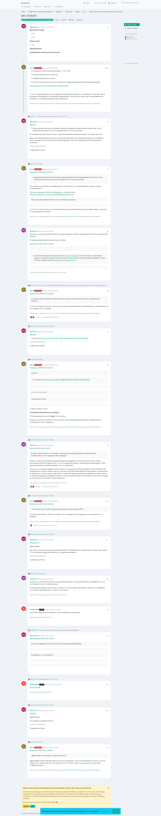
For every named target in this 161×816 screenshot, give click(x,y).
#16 (107, 710)
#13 (107, 609)
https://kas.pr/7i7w (47, 617)
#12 (107, 579)
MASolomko (33, 231)
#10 (107, 501)
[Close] (108, 788)
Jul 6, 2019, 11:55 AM (55, 684)
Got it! (116, 811)
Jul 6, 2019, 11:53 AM (48, 636)
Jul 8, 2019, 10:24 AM (53, 747)
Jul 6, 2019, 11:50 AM (55, 609)
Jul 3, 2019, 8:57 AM (48, 231)
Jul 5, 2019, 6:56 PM (52, 501)
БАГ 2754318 (48, 172)
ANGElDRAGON (34, 609)
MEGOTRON (33, 27)
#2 (107, 68)
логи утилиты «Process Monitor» (64, 260)
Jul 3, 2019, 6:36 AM (52, 169)
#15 (107, 684)
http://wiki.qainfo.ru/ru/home (69, 103)
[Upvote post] (100, 57)
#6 (107, 291)
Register (26, 806)
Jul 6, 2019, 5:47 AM (47, 540)
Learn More (103, 811)
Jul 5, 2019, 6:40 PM (48, 445)
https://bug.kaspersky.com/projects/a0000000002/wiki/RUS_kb (52, 194)
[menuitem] (86, 2)
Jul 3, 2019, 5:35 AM (52, 68)
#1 (107, 27)
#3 (107, 122)
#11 (107, 540)
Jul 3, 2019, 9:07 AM (52, 291)
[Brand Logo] (25, 3)
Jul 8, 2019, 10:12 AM (48, 710)
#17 (107, 747)
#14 (107, 636)
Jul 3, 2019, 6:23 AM (47, 122)
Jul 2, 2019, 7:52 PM (47, 27)
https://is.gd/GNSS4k (95, 103)
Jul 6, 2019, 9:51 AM (48, 579)
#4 (107, 169)
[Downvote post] (106, 57)
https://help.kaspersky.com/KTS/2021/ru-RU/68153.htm (49, 86)
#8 (107, 365)
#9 (107, 445)
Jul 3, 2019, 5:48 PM (47, 332)
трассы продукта (72, 256)
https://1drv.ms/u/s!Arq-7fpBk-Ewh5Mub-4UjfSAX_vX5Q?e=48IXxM (65, 338)
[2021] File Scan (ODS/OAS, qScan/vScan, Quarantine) (38, 20)
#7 (107, 332)
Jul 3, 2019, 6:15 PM (52, 365)
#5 (107, 231)
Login (32, 806)
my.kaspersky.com (85, 763)
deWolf (32, 68)
